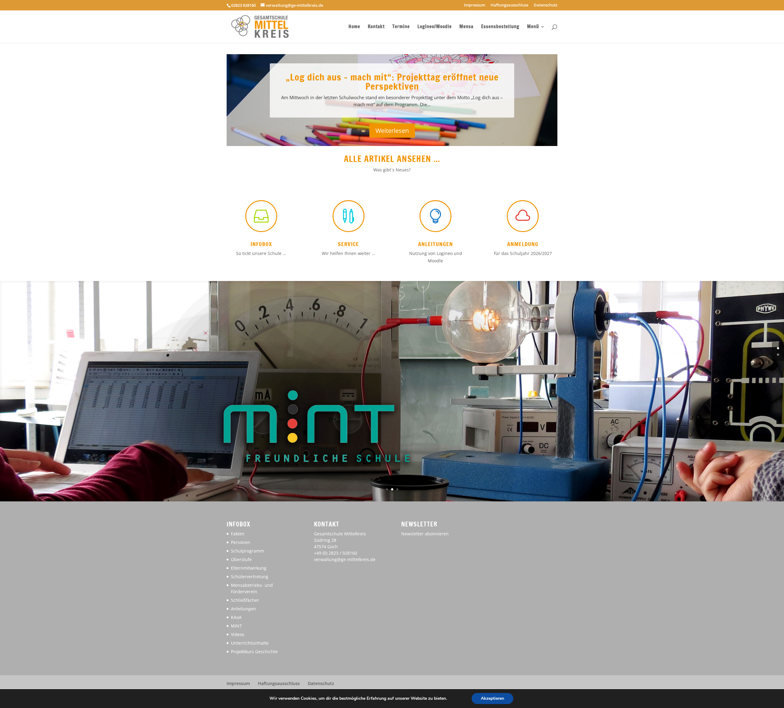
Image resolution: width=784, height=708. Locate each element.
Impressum (474, 5)
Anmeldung (522, 244)
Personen (240, 542)
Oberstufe (241, 559)
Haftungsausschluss (509, 5)
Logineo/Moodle (434, 27)
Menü (533, 27)
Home (354, 27)
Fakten (237, 534)
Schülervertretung (249, 576)
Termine (401, 27)
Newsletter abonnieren (425, 534)
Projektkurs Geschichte (254, 651)
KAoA (236, 617)
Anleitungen (435, 244)
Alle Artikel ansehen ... (392, 159)
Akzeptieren (492, 698)
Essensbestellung (500, 27)
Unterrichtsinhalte (250, 643)
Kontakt (376, 27)
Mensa (466, 27)
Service (348, 244)
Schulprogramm (247, 551)
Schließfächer (245, 600)
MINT (236, 626)
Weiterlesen (392, 132)
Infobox (261, 244)
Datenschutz (545, 5)
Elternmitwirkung (248, 568)
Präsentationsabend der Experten (392, 87)
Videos (237, 634)
